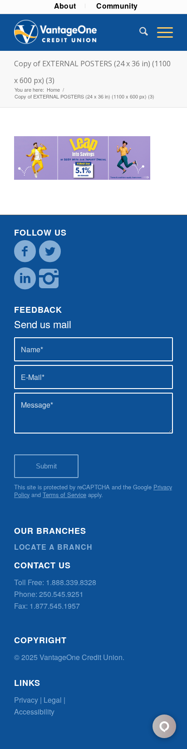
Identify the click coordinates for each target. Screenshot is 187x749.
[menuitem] (65, 6)
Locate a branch (53, 547)
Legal (53, 700)
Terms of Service (64, 494)
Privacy (26, 700)
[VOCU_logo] (77, 32)
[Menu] (160, 32)
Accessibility (34, 711)
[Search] (139, 32)
